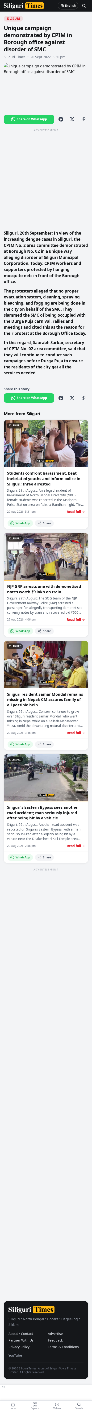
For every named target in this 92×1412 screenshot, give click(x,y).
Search (79, 1408)
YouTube (15, 1355)
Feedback (55, 1340)
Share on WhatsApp (32, 119)
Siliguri (13, 19)
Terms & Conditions (63, 1347)
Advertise (55, 1333)
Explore (35, 1408)
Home (13, 1408)
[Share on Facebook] (61, 119)
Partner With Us (20, 1340)
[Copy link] (83, 119)
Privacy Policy (18, 1347)
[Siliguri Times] (24, 5)
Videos (57, 1408)
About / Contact (20, 1333)
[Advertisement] (46, 179)
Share (47, 523)
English (70, 6)
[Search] (84, 5)
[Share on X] (72, 119)
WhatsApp (23, 523)
